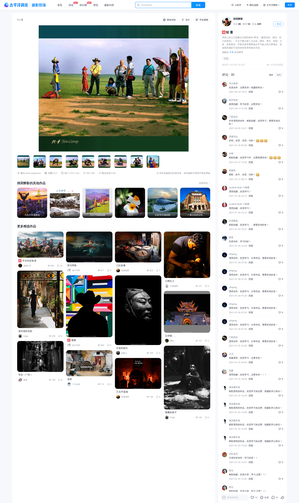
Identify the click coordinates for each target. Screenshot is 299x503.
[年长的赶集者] (40, 245)
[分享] (282, 497)
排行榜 (83, 5)
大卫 (231, 353)
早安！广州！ (25, 374)
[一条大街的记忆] (195, 203)
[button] (36, 88)
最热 (279, 74)
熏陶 (73, 340)
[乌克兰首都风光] (32, 203)
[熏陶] (89, 306)
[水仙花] (130, 203)
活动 (70, 5)
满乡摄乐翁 (234, 387)
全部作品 (203, 183)
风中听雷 (233, 99)
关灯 (187, 19)
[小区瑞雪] (65, 203)
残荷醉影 (238, 18)
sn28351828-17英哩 (239, 187)
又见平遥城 (122, 391)
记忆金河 (233, 453)
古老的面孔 (122, 348)
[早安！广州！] (40, 356)
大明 (231, 153)
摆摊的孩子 (171, 412)
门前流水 (233, 116)
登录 (290, 4)
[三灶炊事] (138, 247)
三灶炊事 (121, 265)
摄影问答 (109, 5)
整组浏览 (171, 19)
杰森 (231, 370)
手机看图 (203, 19)
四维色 (232, 170)
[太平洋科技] (16, 5)
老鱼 (231, 237)
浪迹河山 (233, 136)
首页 (59, 5)
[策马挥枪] (89, 247)
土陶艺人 (169, 281)
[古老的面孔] (138, 310)
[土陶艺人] (187, 255)
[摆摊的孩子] (187, 377)
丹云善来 (233, 83)
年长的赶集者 (29, 260)
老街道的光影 (25, 331)
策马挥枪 (72, 265)
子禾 (231, 52)
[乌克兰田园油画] (97, 203)
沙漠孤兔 (233, 220)
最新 (271, 74)
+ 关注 (278, 23)
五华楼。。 (171, 335)
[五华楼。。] (187, 312)
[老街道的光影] (40, 299)
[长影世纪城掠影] (163, 203)
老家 (69, 379)
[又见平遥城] (138, 373)
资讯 (95, 5)
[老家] (89, 363)
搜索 (198, 5)
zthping (233, 253)
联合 (231, 470)
